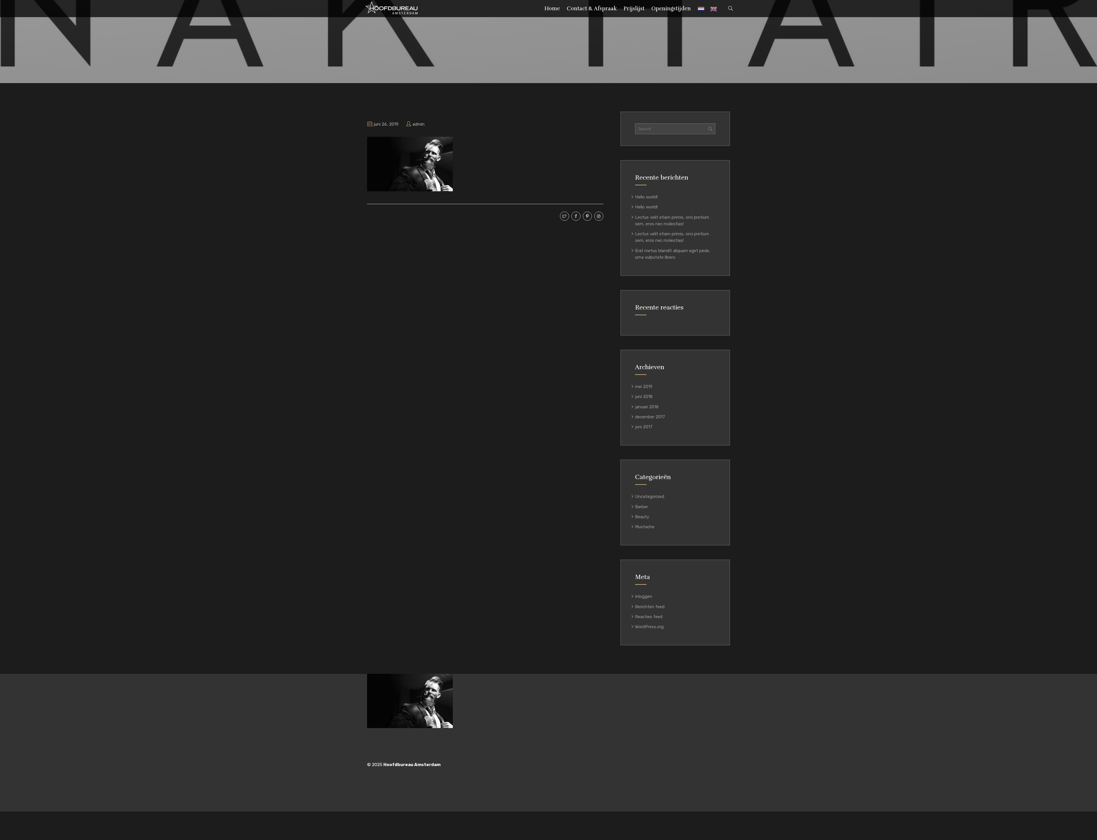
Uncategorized (649, 496)
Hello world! (646, 197)
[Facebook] (575, 216)
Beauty (642, 516)
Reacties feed (648, 616)
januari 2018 (646, 406)
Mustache (644, 526)
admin (419, 124)
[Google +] (598, 216)
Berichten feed (649, 606)
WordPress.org (649, 626)
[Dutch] (701, 11)
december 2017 (650, 416)
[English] (713, 11)
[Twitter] (563, 216)
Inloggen (643, 596)
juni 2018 (643, 396)
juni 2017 (643, 426)
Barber (641, 506)
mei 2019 (643, 386)
